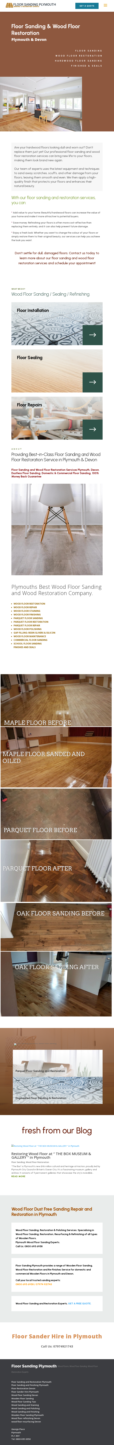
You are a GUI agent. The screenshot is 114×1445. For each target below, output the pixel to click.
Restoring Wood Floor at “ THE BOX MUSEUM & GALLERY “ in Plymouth (51, 1155)
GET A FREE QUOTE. (79, 1303)
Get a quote (87, 5)
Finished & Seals (87, 66)
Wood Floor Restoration (79, 56)
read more (18, 1176)
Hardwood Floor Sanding (79, 61)
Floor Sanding (89, 51)
